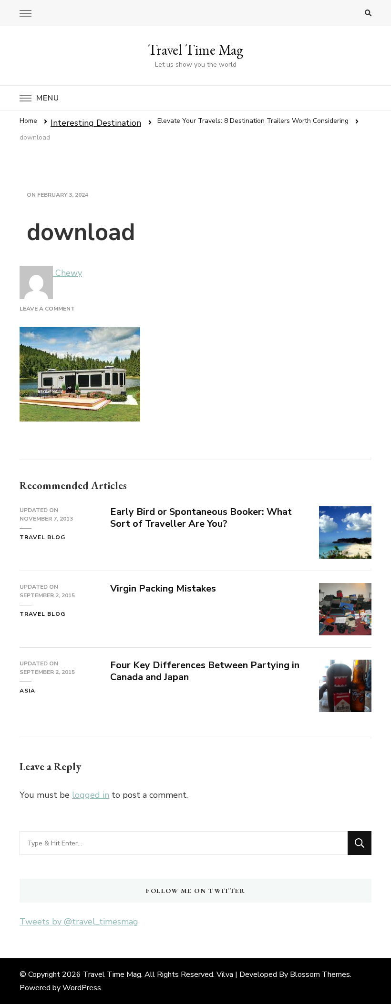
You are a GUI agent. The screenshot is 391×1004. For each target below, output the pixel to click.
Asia (27, 690)
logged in (90, 795)
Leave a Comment (47, 308)
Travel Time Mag (195, 49)
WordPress (81, 988)
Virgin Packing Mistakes (163, 588)
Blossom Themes (320, 974)
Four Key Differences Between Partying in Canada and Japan (204, 671)
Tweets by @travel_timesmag (79, 921)
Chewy (67, 273)
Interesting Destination (96, 123)
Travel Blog (42, 537)
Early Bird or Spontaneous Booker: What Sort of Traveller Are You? (201, 517)
